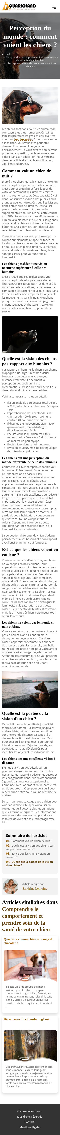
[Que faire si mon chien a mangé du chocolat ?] (30, 967)
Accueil (6, 54)
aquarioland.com (31, 1111)
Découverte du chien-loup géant (26, 1019)
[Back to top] (51, 1126)
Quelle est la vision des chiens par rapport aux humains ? (30, 847)
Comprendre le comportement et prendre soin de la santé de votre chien (32, 59)
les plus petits (23, 139)
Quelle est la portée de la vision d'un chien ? (29, 863)
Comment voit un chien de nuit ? (29, 841)
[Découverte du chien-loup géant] (30, 1047)
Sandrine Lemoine (34, 888)
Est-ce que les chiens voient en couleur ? (28, 855)
